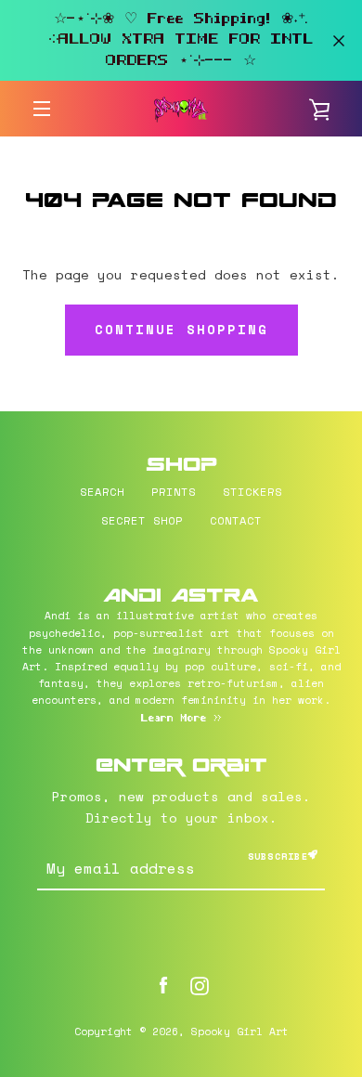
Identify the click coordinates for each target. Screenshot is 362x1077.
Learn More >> (181, 719)
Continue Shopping (181, 329)
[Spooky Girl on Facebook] (163, 983)
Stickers (252, 492)
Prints (173, 492)
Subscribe (278, 856)
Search (102, 492)
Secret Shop (142, 520)
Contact (236, 520)
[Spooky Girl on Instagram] (199, 983)
